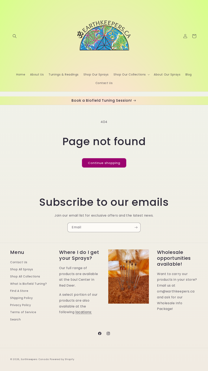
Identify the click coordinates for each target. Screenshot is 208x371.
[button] (14, 36)
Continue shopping (104, 163)
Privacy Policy (20, 305)
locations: (83, 312)
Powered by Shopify (62, 359)
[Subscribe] (135, 227)
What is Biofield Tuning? (28, 284)
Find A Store (19, 291)
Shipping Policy (21, 298)
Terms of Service (23, 312)
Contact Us (18, 262)
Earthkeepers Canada (35, 359)
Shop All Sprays (21, 269)
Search (15, 319)
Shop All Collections (25, 276)
